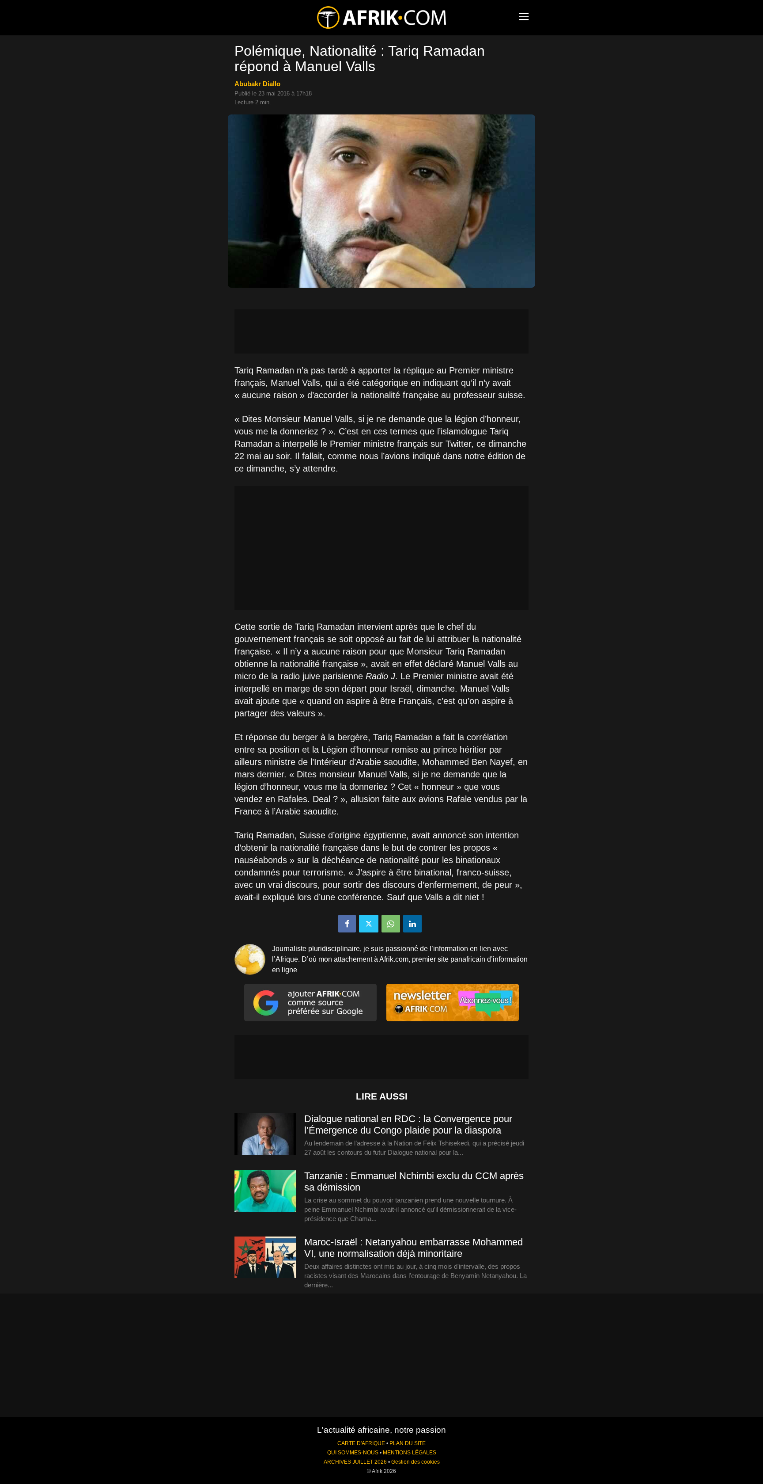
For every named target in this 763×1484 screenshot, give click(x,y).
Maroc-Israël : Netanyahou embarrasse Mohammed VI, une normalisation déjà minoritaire (413, 1248)
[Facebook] (347, 923)
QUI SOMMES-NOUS (352, 1453)
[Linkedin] (412, 923)
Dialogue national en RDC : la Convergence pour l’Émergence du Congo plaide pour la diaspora (408, 1124)
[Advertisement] (381, 331)
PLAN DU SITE (407, 1443)
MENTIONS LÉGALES (409, 1453)
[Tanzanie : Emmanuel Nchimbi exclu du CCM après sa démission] (265, 1191)
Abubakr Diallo (257, 84)
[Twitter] (368, 923)
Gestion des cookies (415, 1462)
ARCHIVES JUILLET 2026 (355, 1462)
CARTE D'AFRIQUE (361, 1443)
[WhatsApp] (391, 923)
